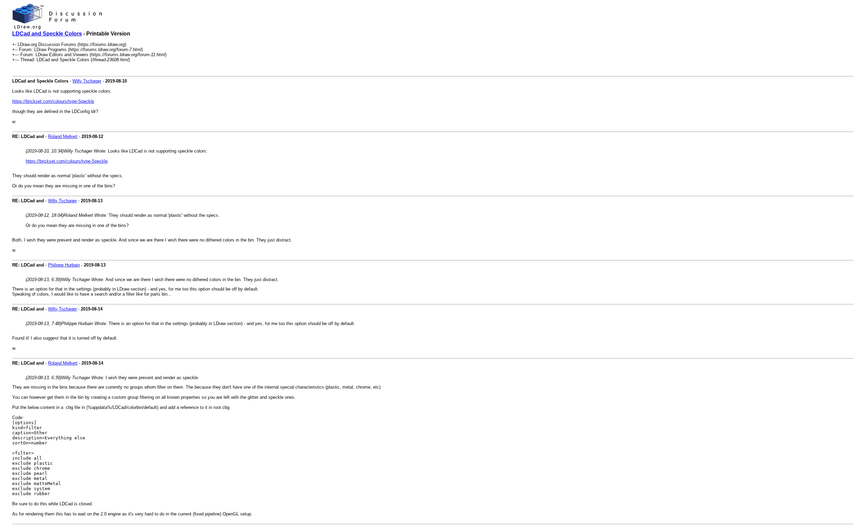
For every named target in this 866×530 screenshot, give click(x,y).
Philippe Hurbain (64, 265)
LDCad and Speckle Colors (47, 34)
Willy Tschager (86, 81)
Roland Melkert (62, 136)
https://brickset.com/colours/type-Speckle (53, 101)
